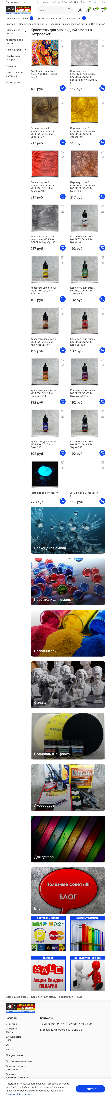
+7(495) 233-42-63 (80, 2)
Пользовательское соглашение (15, 1068)
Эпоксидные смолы (17, 18)
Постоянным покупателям (19, 1061)
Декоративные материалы (14, 74)
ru (96, 2)
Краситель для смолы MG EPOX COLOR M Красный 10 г (82, 341)
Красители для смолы (49, 18)
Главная (10, 24)
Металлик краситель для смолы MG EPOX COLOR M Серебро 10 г (44, 239)
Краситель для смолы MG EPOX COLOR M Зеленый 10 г (82, 290)
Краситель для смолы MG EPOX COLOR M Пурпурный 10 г (82, 393)
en (103, 2)
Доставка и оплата (11, 1030)
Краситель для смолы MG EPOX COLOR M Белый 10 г (82, 239)
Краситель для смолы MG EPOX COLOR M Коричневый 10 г (43, 341)
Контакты (10, 1049)
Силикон (11, 66)
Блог (8, 1045)
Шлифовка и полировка (13, 58)
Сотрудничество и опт (14, 1038)
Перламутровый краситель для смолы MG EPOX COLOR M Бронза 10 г (43, 132)
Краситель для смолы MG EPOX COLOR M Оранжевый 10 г (43, 393)
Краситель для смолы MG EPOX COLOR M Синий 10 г (43, 444)
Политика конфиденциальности (17, 1076)
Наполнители (73, 18)
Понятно (90, 1089)
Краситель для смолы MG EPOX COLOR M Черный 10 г (82, 444)
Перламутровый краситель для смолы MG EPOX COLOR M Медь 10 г (82, 186)
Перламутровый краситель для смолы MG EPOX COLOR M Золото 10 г (82, 132)
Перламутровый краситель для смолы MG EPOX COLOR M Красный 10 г (43, 186)
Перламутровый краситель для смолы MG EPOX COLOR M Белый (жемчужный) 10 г (83, 77)
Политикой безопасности (20, 1094)
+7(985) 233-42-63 (80, 1024)
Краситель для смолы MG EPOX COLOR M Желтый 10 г (43, 290)
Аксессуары (13, 82)
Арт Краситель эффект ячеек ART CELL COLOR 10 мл (44, 74)
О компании (13, 2)
